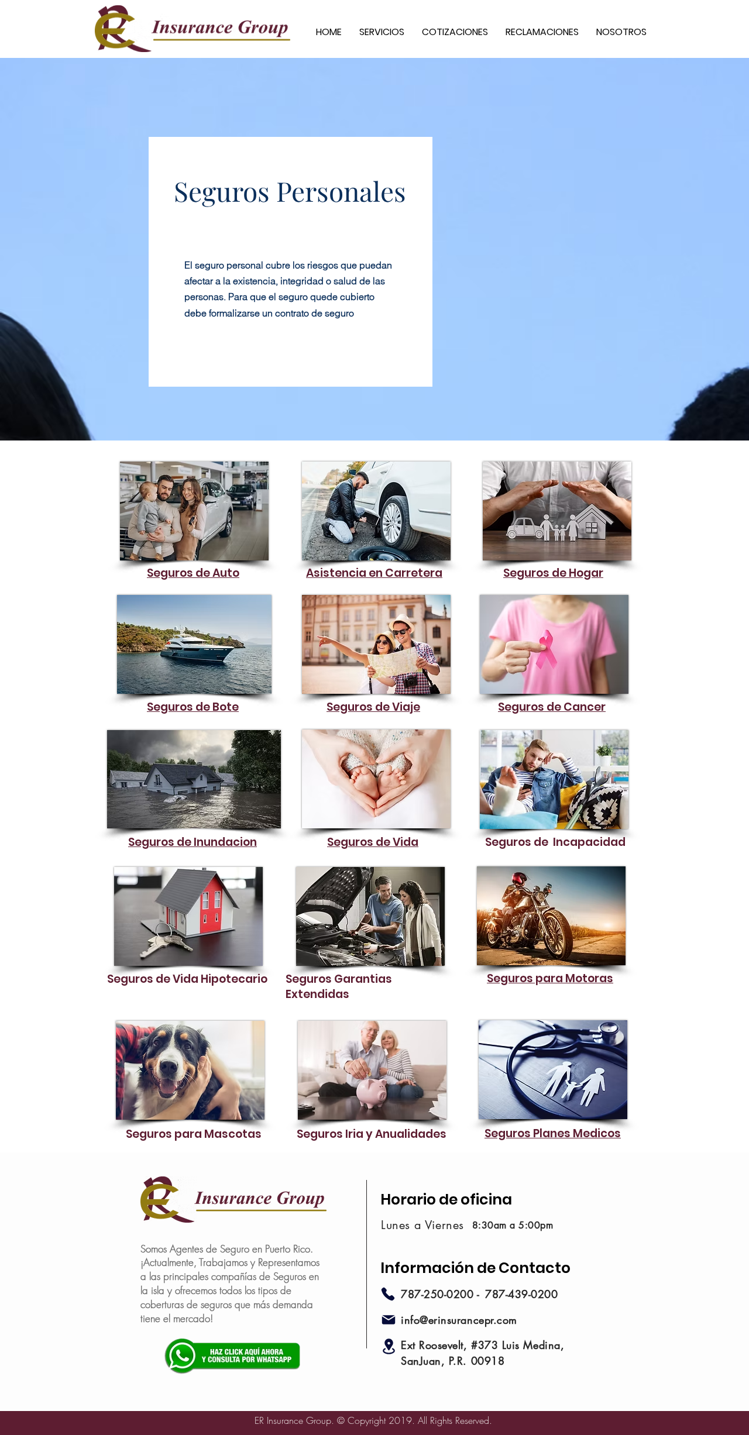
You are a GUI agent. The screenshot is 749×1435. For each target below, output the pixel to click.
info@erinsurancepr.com (459, 1320)
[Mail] (388, 1319)
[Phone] (388, 1294)
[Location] (388, 1346)
